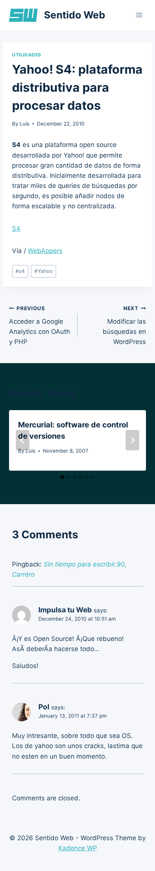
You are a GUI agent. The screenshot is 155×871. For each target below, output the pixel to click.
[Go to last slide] (22, 440)
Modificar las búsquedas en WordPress (124, 325)
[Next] (132, 440)
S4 (16, 228)
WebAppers (45, 250)
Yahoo (43, 271)
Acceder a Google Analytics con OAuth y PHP (39, 325)
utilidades (26, 55)
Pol (43, 707)
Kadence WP (77, 848)
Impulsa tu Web (65, 610)
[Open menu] (139, 15)
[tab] (62, 477)
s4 (20, 271)
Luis (24, 124)
